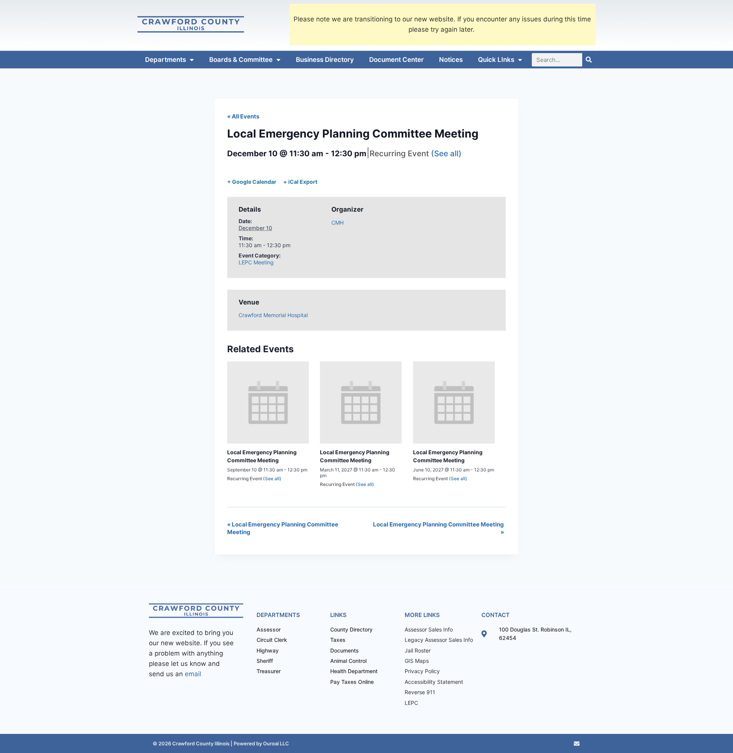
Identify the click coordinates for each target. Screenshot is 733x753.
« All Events (243, 116)
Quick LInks (496, 59)
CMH (337, 222)
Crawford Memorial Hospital (273, 315)
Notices (451, 59)
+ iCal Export (300, 181)
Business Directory (325, 59)
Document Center (396, 59)
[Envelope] (577, 744)
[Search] (589, 59)
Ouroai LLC (275, 743)
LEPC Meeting (256, 262)
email (193, 674)
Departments (165, 59)
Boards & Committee (241, 59)
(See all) (446, 153)
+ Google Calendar (251, 181)
